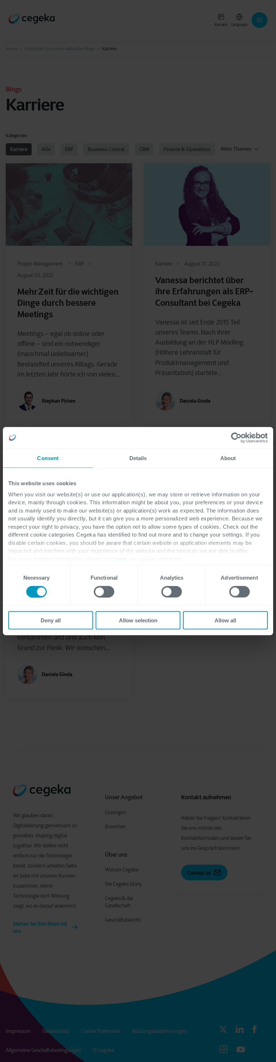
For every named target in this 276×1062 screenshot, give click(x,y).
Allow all (225, 620)
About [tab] (228, 458)
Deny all (51, 620)
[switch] (104, 591)
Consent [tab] (48, 458)
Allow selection (138, 620)
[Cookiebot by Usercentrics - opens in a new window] (236, 437)
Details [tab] (138, 458)
